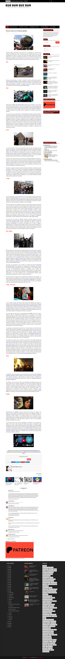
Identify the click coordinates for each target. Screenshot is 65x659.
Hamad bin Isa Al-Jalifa (21, 259)
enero (10, 619)
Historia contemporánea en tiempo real (15, 29)
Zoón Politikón (46, 651)
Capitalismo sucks (46, 575)
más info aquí (13, 162)
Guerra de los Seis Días (18, 305)
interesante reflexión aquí (11, 345)
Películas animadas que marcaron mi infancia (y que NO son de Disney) (34, 601)
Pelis (55, 629)
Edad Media (45, 592)
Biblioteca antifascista (51, 570)
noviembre (10, 594)
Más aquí (32, 279)
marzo (10, 616)
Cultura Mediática (46, 582)
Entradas (46, 48)
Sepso (50, 641)
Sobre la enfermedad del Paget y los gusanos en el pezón (34, 588)
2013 (9, 587)
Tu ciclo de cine (49, 646)
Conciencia (45, 579)
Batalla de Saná (33, 209)
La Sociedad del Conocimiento (49, 611)
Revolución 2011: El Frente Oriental (14, 604)
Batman (44, 570)
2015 (9, 584)
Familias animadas (46, 597)
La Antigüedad (50, 606)
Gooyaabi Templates (39, 657)
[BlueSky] (58, 1)
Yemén (20, 196)
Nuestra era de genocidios (26, 483)
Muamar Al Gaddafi (13, 81)
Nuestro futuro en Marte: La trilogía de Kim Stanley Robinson (53, 91)
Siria (17, 114)
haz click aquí (38, 123)
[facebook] (49, 1)
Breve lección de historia (48, 572)
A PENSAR (44, 565)
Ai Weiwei (16, 378)
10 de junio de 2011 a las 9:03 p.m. (13, 515)
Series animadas (46, 643)
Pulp (50, 634)
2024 (9, 569)
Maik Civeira (10, 529)
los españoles (16, 412)
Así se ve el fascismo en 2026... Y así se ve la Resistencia (19, 484)
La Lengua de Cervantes (47, 609)
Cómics (51, 577)
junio (9, 602)
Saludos (54, 639)
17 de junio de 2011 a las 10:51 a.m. (14, 536)
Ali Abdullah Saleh (14, 198)
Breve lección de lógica (47, 574)
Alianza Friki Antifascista (48, 567)
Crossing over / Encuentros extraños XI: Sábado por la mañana (53, 95)
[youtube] (51, 1)
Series (54, 641)
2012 (9, 589)
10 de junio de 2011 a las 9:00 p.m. (13, 503)
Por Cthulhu (45, 634)
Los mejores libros (47, 616)
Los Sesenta (54, 616)
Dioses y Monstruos (53, 589)
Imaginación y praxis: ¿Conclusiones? (36, 483)
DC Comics (45, 584)
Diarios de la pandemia (47, 587)
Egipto (38, 107)
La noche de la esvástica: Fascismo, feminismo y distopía (52, 78)
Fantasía (52, 597)
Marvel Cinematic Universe (48, 619)
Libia (20, 80)
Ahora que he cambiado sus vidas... (14, 607)
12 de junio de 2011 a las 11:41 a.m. (14, 527)
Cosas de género (51, 579)
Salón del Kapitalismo (47, 639)
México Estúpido (46, 621)
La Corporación (46, 607)
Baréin (37, 255)
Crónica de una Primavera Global (30, 450)
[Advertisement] (32, 18)
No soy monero (46, 624)
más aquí (20, 199)
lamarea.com (46, 149)
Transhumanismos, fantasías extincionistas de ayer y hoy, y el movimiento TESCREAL (53, 155)
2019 (9, 577)
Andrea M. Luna (11, 534)
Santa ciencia (45, 641)
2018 (9, 579)
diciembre (10, 592)
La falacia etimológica (15, 1)
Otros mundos (52, 626)
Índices (53, 604)
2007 (9, 626)
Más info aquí (26, 85)
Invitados (45, 606)
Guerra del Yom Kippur (32, 305)
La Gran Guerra (53, 607)
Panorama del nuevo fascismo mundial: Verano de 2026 (9, 484)
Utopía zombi (31, 591)
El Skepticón (45, 594)
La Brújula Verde (47, 145)
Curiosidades (53, 582)
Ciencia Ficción (46, 577)
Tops (44, 646)
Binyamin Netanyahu (34, 333)
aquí (30, 202)
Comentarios (47, 50)
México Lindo (53, 621)
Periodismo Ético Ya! (29, 427)
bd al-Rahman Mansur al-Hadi (16, 221)
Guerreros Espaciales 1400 (48, 152)
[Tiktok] (53, 1)
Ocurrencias (45, 626)
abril (9, 614)
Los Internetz (53, 614)
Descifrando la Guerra (48, 159)
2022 (9, 572)
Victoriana (50, 648)
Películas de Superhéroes (48, 629)
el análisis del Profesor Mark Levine (19, 104)
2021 (9, 574)
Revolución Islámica (33, 252)
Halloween (49, 602)
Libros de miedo (46, 614)
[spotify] (55, 1)
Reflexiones (54, 634)
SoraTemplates (28, 657)
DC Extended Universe (52, 584)
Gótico (44, 602)
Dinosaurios (45, 589)
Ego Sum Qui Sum (18, 5)
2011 (9, 591)
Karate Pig (10, 517)
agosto (10, 599)
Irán (10, 250)
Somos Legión (11, 605)
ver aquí (24, 153)
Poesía (52, 631)
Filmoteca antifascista (47, 599)
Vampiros (45, 648)
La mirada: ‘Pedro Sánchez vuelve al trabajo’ (50, 150)
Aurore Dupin (10, 505)
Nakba (31, 313)
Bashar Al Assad (28, 114)
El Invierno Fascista (52, 592)
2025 (9, 567)
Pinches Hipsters (46, 631)
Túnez (34, 107)
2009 (9, 623)
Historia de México (46, 604)
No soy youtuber (53, 624)
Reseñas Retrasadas (47, 636)
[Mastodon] (56, 1)
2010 (9, 621)
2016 (9, 582)
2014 (9, 586)
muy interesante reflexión (26, 353)
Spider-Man (52, 643)
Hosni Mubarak (12, 150)
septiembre (11, 597)
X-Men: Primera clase (12, 609)
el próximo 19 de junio (10, 430)
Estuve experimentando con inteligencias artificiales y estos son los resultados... (53, 87)
